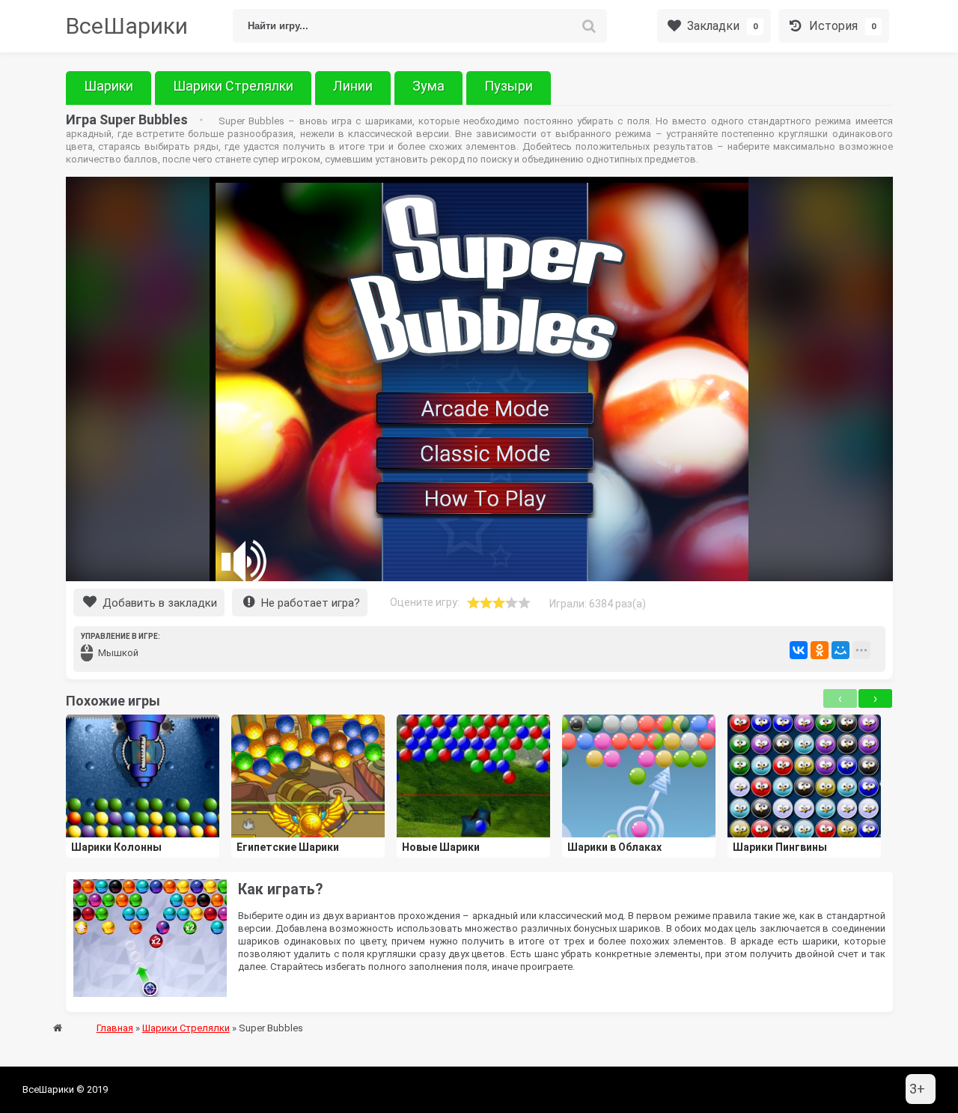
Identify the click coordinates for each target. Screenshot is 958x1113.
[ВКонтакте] (799, 650)
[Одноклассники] (820, 650)
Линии (353, 86)
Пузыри (508, 86)
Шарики (108, 86)
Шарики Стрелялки (233, 86)
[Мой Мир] (840, 650)
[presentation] (840, 698)
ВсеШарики (127, 26)
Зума (428, 86)
